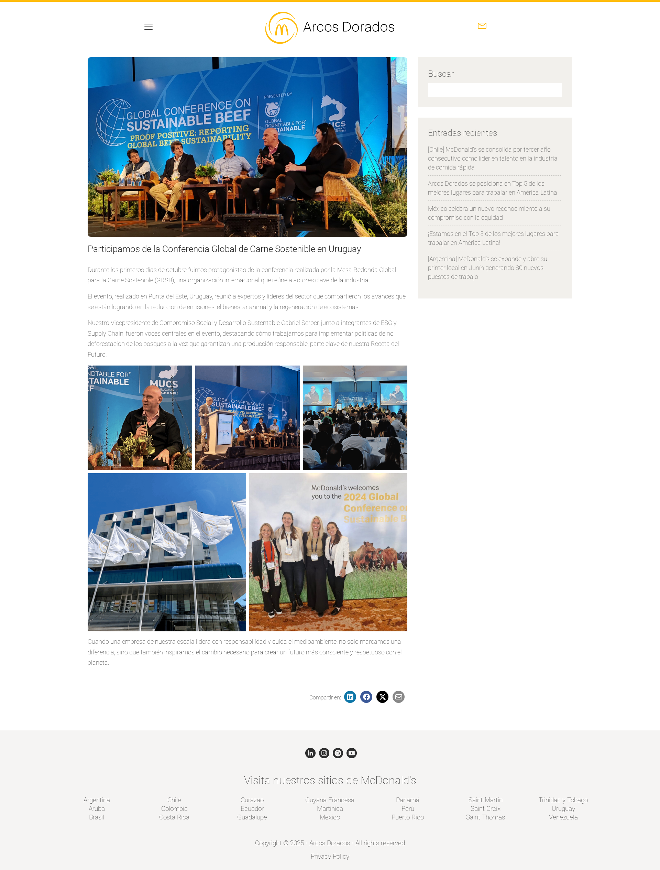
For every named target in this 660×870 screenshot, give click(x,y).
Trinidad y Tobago (563, 800)
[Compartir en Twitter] (383, 697)
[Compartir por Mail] (399, 697)
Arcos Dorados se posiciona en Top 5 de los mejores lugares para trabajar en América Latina (492, 188)
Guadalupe (252, 817)
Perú (408, 809)
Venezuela (563, 817)
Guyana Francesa (329, 800)
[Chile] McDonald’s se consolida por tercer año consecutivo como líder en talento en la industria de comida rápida (493, 158)
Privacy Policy (330, 856)
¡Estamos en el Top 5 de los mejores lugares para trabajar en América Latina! (493, 238)
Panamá (407, 800)
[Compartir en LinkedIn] (351, 697)
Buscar (441, 74)
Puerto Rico (408, 817)
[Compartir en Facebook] (367, 697)
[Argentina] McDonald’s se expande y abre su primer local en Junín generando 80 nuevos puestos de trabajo (487, 267)
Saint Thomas (485, 817)
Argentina (97, 800)
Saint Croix (485, 809)
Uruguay (563, 809)
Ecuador (252, 809)
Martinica (330, 809)
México (330, 817)
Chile (174, 800)
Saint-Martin (486, 800)
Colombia (174, 809)
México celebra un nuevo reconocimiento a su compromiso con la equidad (489, 213)
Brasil (96, 817)
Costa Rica (174, 817)
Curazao (252, 800)
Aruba (97, 809)
